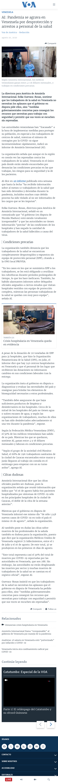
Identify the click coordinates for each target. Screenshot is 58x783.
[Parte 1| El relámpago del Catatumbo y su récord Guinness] (29, 692)
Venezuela (7, 12)
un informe (19, 181)
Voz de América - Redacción (15, 32)
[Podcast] (30, 746)
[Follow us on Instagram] (43, 746)
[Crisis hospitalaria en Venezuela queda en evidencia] (29, 319)
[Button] (50, 43)
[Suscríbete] (36, 746)
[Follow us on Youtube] (17, 746)
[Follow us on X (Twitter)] (11, 746)
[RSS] (23, 746)
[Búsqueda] (48, 779)
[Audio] (21, 779)
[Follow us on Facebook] (4, 746)
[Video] (35, 779)
